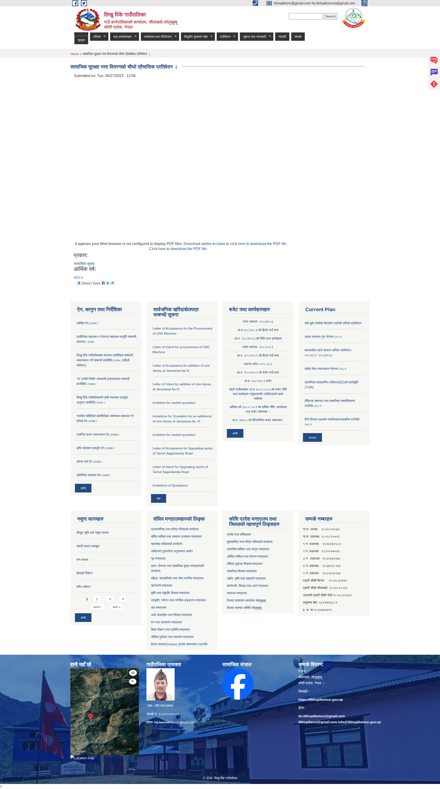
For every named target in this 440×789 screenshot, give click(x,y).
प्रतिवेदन (224, 37)
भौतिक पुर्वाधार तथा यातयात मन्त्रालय (172, 637)
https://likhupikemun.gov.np (320, 699)
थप (158, 498)
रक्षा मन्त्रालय (158, 607)
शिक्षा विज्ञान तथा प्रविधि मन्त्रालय (170, 629)
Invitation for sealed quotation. (174, 402)
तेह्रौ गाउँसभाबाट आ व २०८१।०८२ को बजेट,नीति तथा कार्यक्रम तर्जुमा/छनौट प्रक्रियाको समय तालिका (258, 394)
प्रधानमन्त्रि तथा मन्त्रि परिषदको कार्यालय (175, 529)
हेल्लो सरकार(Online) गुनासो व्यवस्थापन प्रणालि (179, 644)
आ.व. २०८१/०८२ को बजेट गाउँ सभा (258, 372)
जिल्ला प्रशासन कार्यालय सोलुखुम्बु (246, 600)
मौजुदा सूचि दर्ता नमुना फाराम (93, 532)
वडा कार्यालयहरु (121, 37)
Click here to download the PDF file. (178, 249)
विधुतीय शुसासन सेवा (194, 37)
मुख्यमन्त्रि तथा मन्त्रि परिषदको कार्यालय (249, 542)
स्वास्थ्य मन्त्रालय (237, 593)
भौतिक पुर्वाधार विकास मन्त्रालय (244, 564)
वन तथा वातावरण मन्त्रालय (166, 622)
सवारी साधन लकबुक (88, 546)
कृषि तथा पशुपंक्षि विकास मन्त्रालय (170, 593)
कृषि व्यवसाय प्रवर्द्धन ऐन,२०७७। (96, 448)
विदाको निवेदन (85, 573)
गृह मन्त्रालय (158, 558)
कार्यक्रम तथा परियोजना (156, 37)
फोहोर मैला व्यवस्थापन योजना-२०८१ (325, 369)
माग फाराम (82, 559)
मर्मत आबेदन (83, 586)
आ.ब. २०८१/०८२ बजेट (258, 381)
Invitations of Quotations (170, 485)
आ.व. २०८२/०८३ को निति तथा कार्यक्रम (258, 338)
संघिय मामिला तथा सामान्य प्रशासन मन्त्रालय (176, 536)
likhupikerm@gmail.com (317, 722)
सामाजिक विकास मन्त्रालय (242, 571)
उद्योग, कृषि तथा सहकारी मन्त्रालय (246, 578)
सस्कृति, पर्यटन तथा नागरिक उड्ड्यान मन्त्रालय (178, 600)
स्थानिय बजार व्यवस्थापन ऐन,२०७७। (98, 434)
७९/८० (78, 277)
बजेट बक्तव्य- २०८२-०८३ (258, 347)
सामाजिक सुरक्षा (84, 264)
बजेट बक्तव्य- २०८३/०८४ (258, 321)
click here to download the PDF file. (258, 244)
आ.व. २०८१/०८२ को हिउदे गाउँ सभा (258, 355)
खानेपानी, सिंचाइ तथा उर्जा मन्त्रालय (247, 586)
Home (74, 54)
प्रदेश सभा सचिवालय (239, 534)
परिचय (95, 37)
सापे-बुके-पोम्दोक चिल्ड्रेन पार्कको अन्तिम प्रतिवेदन (333, 323)
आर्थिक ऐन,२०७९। (88, 323)
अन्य (83, 488)
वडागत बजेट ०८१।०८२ (258, 364)
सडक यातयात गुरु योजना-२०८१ (323, 336)
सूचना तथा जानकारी (253, 37)
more (312, 437)
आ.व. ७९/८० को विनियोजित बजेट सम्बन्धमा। (258, 420)
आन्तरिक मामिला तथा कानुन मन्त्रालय (248, 549)
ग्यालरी (282, 36)
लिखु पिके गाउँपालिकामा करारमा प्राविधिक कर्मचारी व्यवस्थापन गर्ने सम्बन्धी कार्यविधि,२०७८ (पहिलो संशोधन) (105, 360)
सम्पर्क (297, 36)
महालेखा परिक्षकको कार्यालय (166, 544)
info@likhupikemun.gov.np (359, 722)
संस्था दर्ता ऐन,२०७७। (89, 461)
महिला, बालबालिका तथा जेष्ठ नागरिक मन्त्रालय (177, 578)
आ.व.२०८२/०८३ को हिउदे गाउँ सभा (257, 330)
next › (97, 607)
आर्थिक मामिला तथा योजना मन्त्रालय (247, 556)
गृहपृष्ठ (81, 40)
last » (117, 607)
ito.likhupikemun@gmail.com (321, 716)
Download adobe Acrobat (205, 244)
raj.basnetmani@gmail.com (174, 722)
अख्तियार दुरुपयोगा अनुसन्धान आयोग (172, 551)
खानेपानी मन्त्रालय (161, 585)
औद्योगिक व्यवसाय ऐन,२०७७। (94, 475)
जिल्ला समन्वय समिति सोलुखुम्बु (244, 608)
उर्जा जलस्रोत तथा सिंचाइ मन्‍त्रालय (171, 615)
